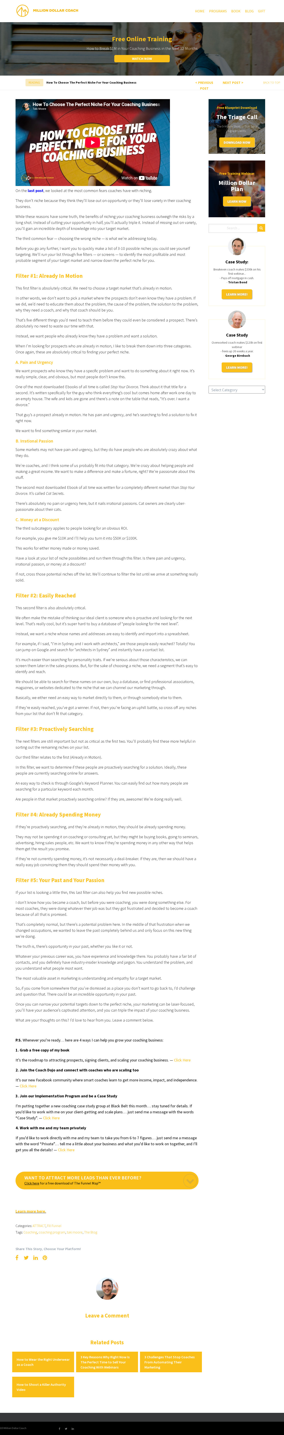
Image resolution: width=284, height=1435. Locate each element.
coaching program (52, 1232)
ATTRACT (39, 1226)
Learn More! (237, 294)
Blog (249, 11)
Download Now (237, 142)
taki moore (75, 1232)
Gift (261, 11)
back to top (271, 82)
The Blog (90, 1232)
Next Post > (233, 82)
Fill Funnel (54, 1226)
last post (35, 190)
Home (200, 11)
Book (236, 11)
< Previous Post (204, 85)
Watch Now (142, 58)
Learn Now (236, 201)
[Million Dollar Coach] (47, 10)
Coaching (30, 1232)
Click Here (51, 1117)
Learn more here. (31, 1211)
